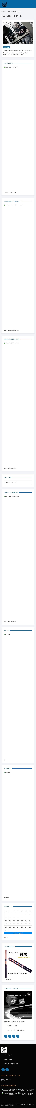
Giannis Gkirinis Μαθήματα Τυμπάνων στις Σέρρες (17, 50)
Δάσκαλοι (6, 47)
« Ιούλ (6, 937)
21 (22, 924)
